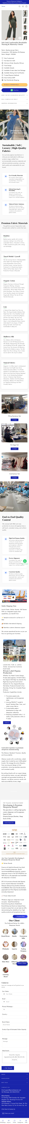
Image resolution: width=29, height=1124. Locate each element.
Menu (3, 1074)
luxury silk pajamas (10, 875)
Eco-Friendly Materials (16, 175)
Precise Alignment (14, 558)
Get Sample (14, 419)
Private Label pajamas (9, 678)
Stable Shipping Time (9, 606)
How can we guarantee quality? (13, 95)
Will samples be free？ (10, 99)
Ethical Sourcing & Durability (14, 189)
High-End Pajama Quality (17, 538)
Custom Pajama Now (9, 822)
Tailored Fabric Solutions (16, 204)
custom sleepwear (8, 812)
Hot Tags (5, 1082)
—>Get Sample (7, 1068)
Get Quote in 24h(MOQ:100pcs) (11, 84)
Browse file (14, 1059)
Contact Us (7, 722)
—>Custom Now (20, 916)
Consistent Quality (14, 572)
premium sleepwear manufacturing (12, 748)
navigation (5, 1078)
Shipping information (9, 103)
